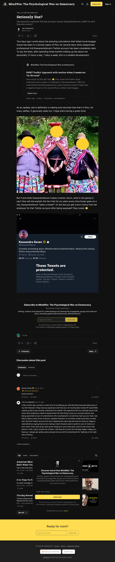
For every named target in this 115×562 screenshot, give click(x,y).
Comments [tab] (22, 367)
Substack (46, 557)
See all (21, 512)
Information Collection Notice (57, 504)
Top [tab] (19, 455)
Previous (25, 351)
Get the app (68, 552)
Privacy (57, 546)
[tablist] (26, 367)
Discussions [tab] (34, 455)
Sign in (108, 4)
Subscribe (96, 4)
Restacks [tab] (31, 367)
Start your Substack (51, 552)
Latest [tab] (25, 455)
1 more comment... (24, 444)
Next (91, 351)
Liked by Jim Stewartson (31, 391)
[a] (89, 466)
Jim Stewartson (27, 28)
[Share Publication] (87, 4)
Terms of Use (68, 502)
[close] (79, 460)
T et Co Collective (28, 402)
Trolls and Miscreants (27, 13)
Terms (63, 546)
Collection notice (73, 546)
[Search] (82, 4)
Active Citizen (27, 388)
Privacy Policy (74, 504)
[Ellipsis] (97, 388)
